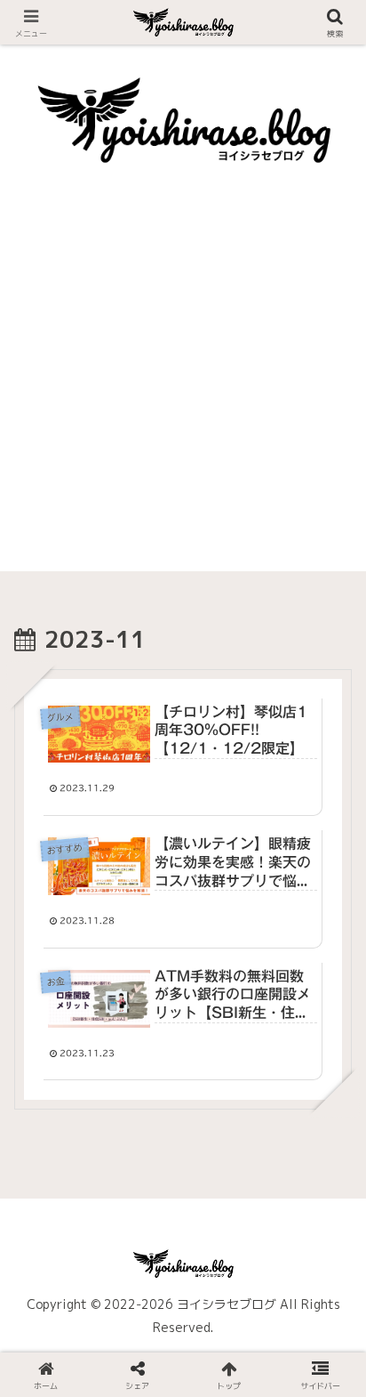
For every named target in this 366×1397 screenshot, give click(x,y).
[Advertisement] (183, 388)
